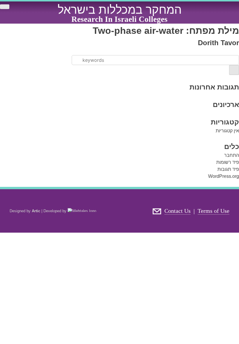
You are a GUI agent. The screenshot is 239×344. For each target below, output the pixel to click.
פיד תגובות (228, 169)
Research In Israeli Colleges (119, 19)
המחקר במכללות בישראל (120, 9)
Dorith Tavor (218, 43)
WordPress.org (223, 176)
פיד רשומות (227, 162)
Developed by (55, 211)
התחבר (231, 155)
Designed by (25, 211)
